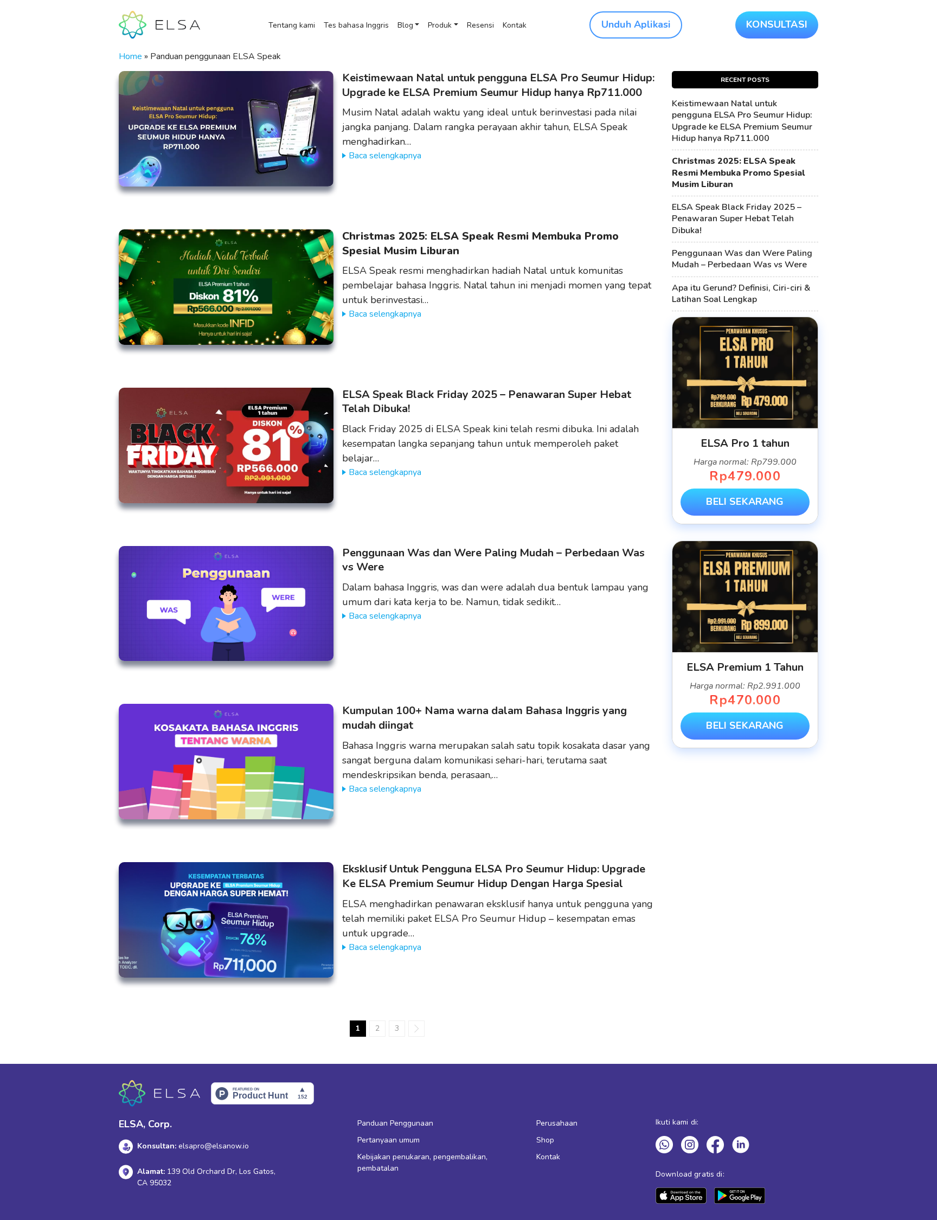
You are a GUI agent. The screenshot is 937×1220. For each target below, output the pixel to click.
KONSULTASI (776, 24)
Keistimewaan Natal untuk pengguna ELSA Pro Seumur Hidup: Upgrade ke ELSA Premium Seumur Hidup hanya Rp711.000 (498, 85)
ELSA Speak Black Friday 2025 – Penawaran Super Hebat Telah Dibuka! (486, 401)
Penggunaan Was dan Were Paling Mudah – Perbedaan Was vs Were (493, 560)
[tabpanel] (745, 420)
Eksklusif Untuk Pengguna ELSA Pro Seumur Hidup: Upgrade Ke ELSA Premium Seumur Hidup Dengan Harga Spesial (493, 876)
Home (130, 56)
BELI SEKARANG (745, 501)
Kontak (515, 25)
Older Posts (416, 1028)
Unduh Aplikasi (636, 24)
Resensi (480, 25)
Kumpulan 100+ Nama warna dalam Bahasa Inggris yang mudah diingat (484, 718)
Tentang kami (291, 25)
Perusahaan (556, 1123)
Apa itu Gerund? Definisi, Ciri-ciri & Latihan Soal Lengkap (741, 293)
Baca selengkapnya (385, 156)
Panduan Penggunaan (395, 1123)
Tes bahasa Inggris (356, 25)
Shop (545, 1140)
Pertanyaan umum (388, 1140)
